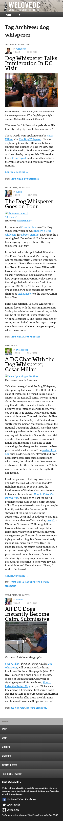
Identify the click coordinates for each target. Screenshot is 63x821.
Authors (6, 747)
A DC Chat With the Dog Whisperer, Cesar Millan (29, 364)
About (4, 738)
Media (7, 345)
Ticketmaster (25, 294)
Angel (50, 520)
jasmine (19, 192)
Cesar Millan (28, 227)
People (14, 345)
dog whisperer (31, 178)
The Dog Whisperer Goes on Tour (29, 204)
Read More (17, 794)
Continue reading (17, 172)
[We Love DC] (33, 7)
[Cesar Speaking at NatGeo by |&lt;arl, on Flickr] (21, 376)
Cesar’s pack (19, 158)
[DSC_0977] (16, 213)
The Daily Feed (23, 44)
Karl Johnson (22, 350)
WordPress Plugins (37, 815)
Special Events (11, 187)
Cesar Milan (17, 178)
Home (8, 14)
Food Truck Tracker (12, 774)
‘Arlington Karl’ (24, 221)
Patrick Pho (21, 48)
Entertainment (11, 44)
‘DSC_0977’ (11, 217)
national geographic (36, 707)
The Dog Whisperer (30, 139)
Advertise (6, 756)
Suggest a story (9, 765)
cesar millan (17, 336)
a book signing (29, 235)
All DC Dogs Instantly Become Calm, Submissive (27, 613)
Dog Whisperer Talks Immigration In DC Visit (31, 63)
